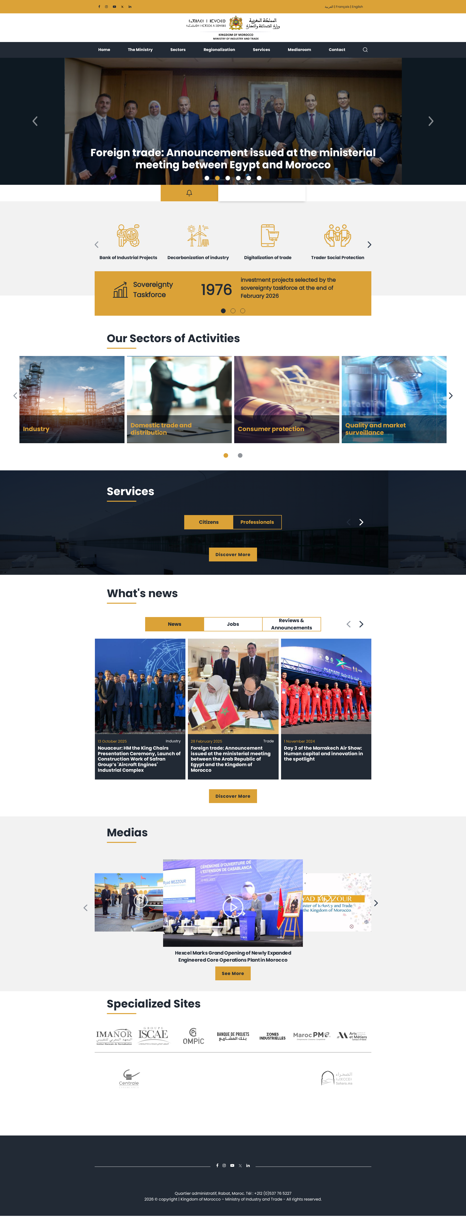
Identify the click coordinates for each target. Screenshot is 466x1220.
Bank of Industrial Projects (128, 257)
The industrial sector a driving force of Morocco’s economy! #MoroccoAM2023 (233, 956)
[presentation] (96, 244)
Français (343, 6)
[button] (35, 121)
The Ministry (140, 49)
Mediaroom (299, 49)
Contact (337, 49)
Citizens (209, 522)
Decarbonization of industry (198, 257)
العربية (329, 6)
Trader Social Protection (337, 257)
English (357, 6)
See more (233, 973)
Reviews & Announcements (291, 624)
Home (104, 49)
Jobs (233, 624)
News (174, 624)
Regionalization (219, 49)
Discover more (233, 554)
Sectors (178, 49)
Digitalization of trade (267, 257)
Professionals (257, 522)
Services (261, 49)
